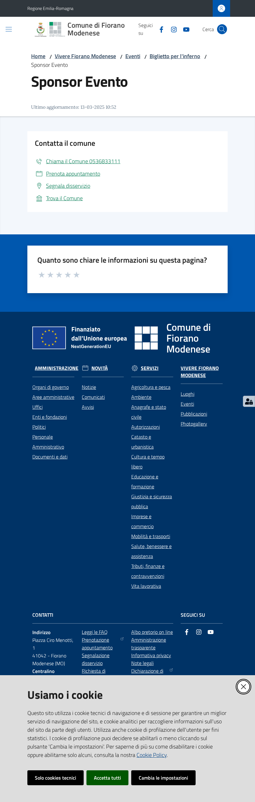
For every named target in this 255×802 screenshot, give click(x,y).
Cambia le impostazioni (163, 777)
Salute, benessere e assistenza (151, 551)
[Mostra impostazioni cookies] (249, 401)
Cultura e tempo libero (148, 461)
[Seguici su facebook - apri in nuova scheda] (159, 29)
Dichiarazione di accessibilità (147, 674)
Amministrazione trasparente (148, 643)
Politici (39, 427)
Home (38, 56)
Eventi (132, 56)
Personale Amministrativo (48, 441)
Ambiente (141, 397)
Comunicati (93, 397)
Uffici (37, 407)
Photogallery (194, 423)
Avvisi (88, 407)
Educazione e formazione (144, 481)
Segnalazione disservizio (95, 659)
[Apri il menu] (8, 29)
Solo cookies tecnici (55, 777)
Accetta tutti (107, 777)
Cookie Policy (152, 755)
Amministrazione (56, 368)
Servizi (150, 368)
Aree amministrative (53, 397)
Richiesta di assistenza (93, 674)
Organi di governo (50, 387)
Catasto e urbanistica (142, 441)
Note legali (142, 663)
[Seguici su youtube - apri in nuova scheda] (184, 29)
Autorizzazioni (145, 427)
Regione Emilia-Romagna (50, 8)
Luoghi (187, 394)
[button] (222, 29)
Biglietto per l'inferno (175, 56)
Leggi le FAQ (95, 632)
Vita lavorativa (146, 586)
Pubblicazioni (194, 413)
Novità (99, 368)
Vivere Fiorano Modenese (85, 56)
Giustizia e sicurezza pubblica (151, 501)
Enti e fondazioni (49, 417)
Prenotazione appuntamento (97, 643)
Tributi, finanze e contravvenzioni (148, 571)
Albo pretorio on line (152, 632)
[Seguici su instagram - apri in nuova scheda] (171, 29)
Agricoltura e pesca (150, 387)
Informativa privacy (151, 655)
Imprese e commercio (142, 521)
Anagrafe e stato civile (148, 412)
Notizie (89, 387)
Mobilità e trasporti (150, 536)
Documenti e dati (49, 456)
